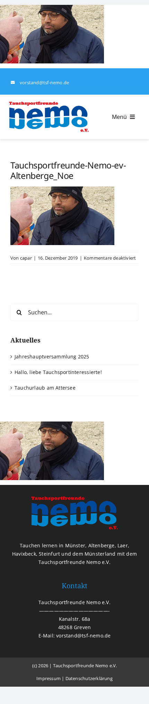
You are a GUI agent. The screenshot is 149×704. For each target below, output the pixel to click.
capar (26, 258)
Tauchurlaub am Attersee (45, 387)
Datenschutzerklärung (89, 678)
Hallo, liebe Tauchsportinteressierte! (58, 372)
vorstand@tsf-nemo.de (44, 82)
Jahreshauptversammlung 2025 (52, 356)
